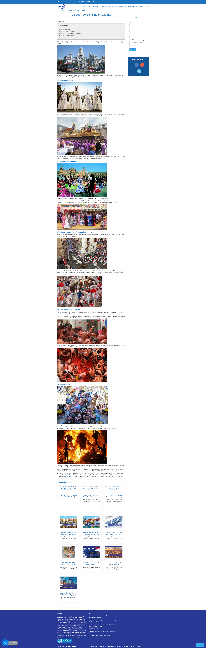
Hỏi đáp (141, 6)
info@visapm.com (72, 1)
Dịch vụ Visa (95, 6)
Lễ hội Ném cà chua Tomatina (67, 35)
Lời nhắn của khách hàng (136, 40)
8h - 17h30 (81, 1)
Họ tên (131, 22)
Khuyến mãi (94, 646)
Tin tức (134, 6)
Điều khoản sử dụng (135, 646)
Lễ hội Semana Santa (64, 29)
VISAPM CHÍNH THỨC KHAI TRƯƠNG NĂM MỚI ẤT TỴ (68, 564)
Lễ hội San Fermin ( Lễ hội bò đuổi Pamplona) (71, 33)
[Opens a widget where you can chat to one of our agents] (200, 645)
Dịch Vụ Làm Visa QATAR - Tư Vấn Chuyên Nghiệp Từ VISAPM (68, 594)
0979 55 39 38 (90, 1)
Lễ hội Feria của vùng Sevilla (66, 31)
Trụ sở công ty (62, 1)
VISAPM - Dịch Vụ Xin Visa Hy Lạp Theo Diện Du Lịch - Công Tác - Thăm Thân (68, 497)
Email (131, 28)
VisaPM (69, 476)
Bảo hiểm (128, 6)
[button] (91, 25)
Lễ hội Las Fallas (63, 37)
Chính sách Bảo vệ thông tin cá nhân (118, 646)
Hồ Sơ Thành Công (117, 6)
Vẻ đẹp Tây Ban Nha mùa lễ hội (77, 10)
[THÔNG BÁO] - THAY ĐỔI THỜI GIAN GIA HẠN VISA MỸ (114, 534)
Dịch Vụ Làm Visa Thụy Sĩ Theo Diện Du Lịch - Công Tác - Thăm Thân (91, 534)
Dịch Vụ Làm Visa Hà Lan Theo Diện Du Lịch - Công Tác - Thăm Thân (68, 534)
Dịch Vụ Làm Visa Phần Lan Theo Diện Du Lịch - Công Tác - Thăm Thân (113, 497)
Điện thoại (132, 34)
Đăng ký (132, 49)
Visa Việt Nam (106, 6)
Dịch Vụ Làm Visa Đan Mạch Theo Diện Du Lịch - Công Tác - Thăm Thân (91, 497)
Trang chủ (86, 6)
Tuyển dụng (102, 646)
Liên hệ (147, 6)
